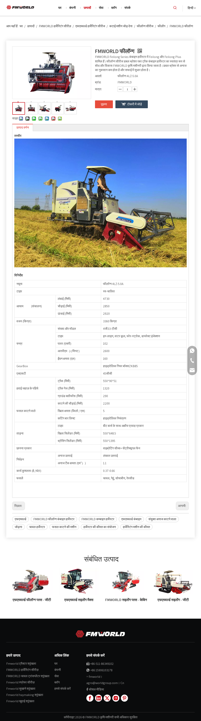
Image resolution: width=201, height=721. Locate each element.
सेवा (56, 676)
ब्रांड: (98, 82)
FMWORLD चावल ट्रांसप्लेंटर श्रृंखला (27, 676)
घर (56, 664)
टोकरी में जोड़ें (134, 104)
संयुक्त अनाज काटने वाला (162, 519)
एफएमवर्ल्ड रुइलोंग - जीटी (171, 600)
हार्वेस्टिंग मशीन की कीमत (136, 527)
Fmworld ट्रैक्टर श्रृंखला (21, 664)
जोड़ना (18, 527)
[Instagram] (115, 698)
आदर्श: (98, 76)
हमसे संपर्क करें (62, 689)
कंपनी (57, 670)
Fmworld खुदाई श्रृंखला (20, 701)
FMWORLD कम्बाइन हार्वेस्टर (97, 519)
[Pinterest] (124, 698)
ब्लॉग (57, 682)
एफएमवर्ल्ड (20, 519)
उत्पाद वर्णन (22, 127)
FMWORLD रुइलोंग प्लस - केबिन (124, 600)
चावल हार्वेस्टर (37, 527)
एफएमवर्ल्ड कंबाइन (131, 519)
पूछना (104, 104)
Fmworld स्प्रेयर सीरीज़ (20, 682)
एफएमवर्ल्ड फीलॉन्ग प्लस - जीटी (30, 600)
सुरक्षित (133, 717)
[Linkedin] (98, 698)
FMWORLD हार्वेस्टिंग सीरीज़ (22, 670)
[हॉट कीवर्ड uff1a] (175, 7)
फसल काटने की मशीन (64, 527)
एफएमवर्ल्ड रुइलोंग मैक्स (76, 600)
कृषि (102, 717)
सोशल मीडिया (96, 689)
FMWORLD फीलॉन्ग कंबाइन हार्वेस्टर (53, 519)
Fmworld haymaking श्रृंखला (24, 695)
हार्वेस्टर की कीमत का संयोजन (99, 527)
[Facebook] (89, 698)
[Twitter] (107, 698)
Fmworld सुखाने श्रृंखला (20, 689)
